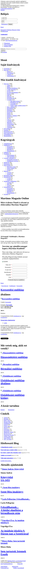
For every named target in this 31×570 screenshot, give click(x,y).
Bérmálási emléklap (11, 368)
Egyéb (8, 91)
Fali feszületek (10, 155)
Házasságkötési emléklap (14, 357)
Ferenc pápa (7, 426)
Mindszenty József (8, 432)
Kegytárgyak (5, 286)
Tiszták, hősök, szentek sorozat (18, 105)
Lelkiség (9, 74)
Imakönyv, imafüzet (12, 115)
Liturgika (9, 121)
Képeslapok (7, 164)
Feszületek (6, 153)
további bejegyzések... (6, 460)
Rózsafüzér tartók (8, 175)
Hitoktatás (9, 110)
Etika (8, 95)
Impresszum (15, 566)
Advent (6, 417)
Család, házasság (11, 89)
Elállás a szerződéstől (18, 568)
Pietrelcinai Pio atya (9, 435)
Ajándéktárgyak (8, 143)
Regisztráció (4, 24)
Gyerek (9, 178)
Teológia (9, 125)
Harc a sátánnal (11, 107)
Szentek (9, 169)
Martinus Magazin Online (13, 30)
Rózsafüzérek (7, 177)
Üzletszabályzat (5, 568)
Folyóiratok (7, 68)
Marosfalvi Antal (11, 167)
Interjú (8, 117)
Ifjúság (8, 114)
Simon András (10, 168)
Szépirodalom (10, 76)
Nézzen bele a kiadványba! (8, 320)
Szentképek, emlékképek (10, 181)
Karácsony (6, 429)
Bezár (2, 27)
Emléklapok (7, 145)
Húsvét (5, 427)
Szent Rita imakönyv (12, 491)
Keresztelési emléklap (12, 289)
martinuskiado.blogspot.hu (11, 213)
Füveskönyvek (10, 98)
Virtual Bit (19, 563)
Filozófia (9, 97)
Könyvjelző (7, 479)
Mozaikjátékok (7, 136)
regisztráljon (4, 317)
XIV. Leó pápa (7, 439)
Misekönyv (10, 123)
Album (8, 85)
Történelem (10, 127)
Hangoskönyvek (8, 131)
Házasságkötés (10, 151)
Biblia (8, 86)
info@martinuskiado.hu (11, 40)
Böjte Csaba (7, 420)
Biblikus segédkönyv (12, 88)
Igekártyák (6, 162)
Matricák (6, 171)
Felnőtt (8, 180)
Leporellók (13, 104)
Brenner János (7, 422)
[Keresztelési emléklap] (10, 299)
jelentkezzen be (17, 316)
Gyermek (9, 99)
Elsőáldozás (10, 148)
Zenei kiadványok (8, 133)
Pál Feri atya (7, 433)
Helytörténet (10, 73)
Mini (8, 184)
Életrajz (9, 71)
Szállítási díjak (7, 46)
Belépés (3, 10)
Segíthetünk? (4, 34)
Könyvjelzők (7, 165)
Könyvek (6, 70)
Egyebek (6, 194)
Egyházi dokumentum (12, 92)
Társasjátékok (7, 134)
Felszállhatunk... (12, 510)
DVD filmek (7, 128)
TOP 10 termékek (8, 44)
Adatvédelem (4, 566)
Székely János (7, 436)
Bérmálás (9, 149)
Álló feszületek (11, 156)
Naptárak (6, 130)
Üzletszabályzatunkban (6, 8)
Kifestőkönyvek (14, 102)
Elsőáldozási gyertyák (12, 161)
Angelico (9, 172)
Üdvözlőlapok (7, 187)
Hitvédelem (10, 111)
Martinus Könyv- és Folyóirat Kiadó (16, 561)
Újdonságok (7, 43)
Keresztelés (10, 146)
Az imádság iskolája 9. (15, 532)
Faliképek (6, 152)
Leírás (5, 323)
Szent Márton (7, 438)
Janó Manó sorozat (15, 101)
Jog (8, 118)
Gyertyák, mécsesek (9, 158)
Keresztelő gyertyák (12, 159)
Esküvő (6, 425)
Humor (9, 112)
